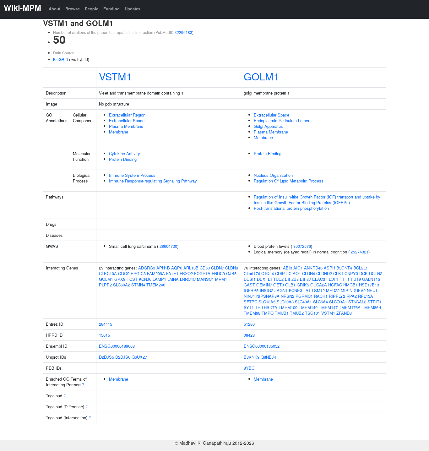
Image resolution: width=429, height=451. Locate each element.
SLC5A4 (320, 302)
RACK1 (321, 296)
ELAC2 (318, 279)
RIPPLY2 (337, 296)
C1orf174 (252, 273)
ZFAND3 (344, 313)
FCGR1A (202, 273)
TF (257, 307)
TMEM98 (252, 313)
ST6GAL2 (357, 302)
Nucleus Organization (273, 175)
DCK (363, 273)
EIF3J (305, 279)
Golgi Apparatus (268, 126)
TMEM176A (350, 307)
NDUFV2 (358, 290)
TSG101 (312, 313)
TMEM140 (308, 307)
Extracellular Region (127, 115)
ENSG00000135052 (262, 346)
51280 (249, 324)
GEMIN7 (264, 285)
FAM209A (156, 273)
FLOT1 (332, 279)
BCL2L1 (360, 268)
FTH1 (344, 279)
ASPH (329, 268)
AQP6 (176, 268)
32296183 (183, 32)
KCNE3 (295, 290)
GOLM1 (261, 76)
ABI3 (287, 268)
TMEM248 (155, 285)
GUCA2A (318, 285)
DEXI (262, 279)
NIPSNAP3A (268, 296)
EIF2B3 (292, 279)
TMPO (268, 313)
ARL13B (190, 268)
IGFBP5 (251, 290)
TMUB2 (297, 313)
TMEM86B (371, 307)
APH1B (163, 268)
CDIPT (281, 273)
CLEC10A (108, 273)
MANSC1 (205, 279)
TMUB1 (282, 313)
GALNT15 (371, 279)
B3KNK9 (251, 357)
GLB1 (290, 285)
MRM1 (221, 279)
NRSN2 (287, 296)
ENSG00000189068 (117, 346)
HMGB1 (350, 285)
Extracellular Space (126, 120)
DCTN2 (375, 273)
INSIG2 (266, 290)
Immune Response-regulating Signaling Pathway (153, 181)
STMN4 (138, 285)
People (91, 9)
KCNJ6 (145, 279)
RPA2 (351, 296)
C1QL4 (267, 273)
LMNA (173, 279)
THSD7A (269, 307)
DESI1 (250, 279)
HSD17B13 (369, 285)
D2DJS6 (122, 357)
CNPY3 (351, 273)
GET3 (278, 285)
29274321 (359, 252)
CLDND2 (324, 273)
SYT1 (249, 307)
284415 (105, 324)
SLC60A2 (121, 285)
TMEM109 (288, 307)
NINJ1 (249, 296)
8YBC (249, 368)
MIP (344, 290)
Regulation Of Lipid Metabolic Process (288, 181)
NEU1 (372, 290)
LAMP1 (159, 279)
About (54, 9)
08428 (249, 335)
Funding (111, 9)
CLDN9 (231, 268)
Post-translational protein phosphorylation (291, 208)
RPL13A (365, 296)
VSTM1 (115, 76)
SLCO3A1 (338, 302)
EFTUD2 (276, 279)
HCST (132, 279)
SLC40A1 (303, 302)
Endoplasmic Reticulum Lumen (282, 120)
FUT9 (356, 279)
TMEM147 (328, 307)
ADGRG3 (146, 268)
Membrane (118, 132)
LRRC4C (188, 279)
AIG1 (298, 268)
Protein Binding (123, 159)
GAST (249, 285)
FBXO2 (186, 273)
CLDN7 (217, 268)
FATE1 (172, 273)
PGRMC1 (304, 296)
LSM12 (318, 290)
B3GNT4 (344, 268)
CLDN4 (308, 273)
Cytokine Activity (124, 153)
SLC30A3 (285, 302)
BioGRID (60, 59)
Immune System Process (132, 175)
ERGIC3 (138, 273)
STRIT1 (374, 302)
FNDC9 (218, 273)
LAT (307, 290)
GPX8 (119, 279)
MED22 (332, 290)
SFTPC (250, 302)
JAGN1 (281, 290)
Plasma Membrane (126, 126)
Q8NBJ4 (268, 357)
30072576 (302, 246)
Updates (132, 9)
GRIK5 (303, 285)
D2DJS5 (106, 357)
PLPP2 (105, 285)
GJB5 (231, 273)
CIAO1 (295, 273)
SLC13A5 (266, 302)
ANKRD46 (313, 268)
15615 (104, 335)
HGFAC (335, 285)
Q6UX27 (139, 357)
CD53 (205, 268)
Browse (72, 9)
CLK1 (338, 273)
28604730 (168, 246)
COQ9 (123, 273)
